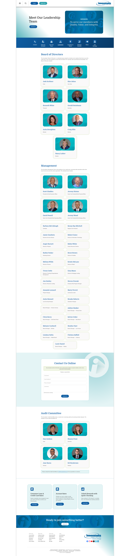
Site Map (50, 541)
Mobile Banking (52, 536)
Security (60, 541)
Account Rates (31, 535)
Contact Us (31, 539)
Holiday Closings (41, 535)
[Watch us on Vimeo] (96, 541)
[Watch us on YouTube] (91, 541)
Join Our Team (40, 538)
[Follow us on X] (94, 541)
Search (50, 539)
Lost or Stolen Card (41, 541)
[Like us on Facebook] (87, 541)
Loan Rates (40, 539)
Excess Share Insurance (62, 549)
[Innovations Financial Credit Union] (103, 3)
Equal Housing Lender (77, 549)
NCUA (60, 538)
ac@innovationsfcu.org (63, 471)
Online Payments (52, 538)
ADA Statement (62, 535)
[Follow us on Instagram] (89, 541)
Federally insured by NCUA (54, 549)
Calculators (31, 538)
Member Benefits (52, 535)
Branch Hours (31, 536)
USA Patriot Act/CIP (71, 550)
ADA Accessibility (65, 550)
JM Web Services (68, 552)
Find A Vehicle (31, 541)
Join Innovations (41, 536)
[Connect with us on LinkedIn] (98, 541)
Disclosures (61, 536)
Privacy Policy (61, 539)
